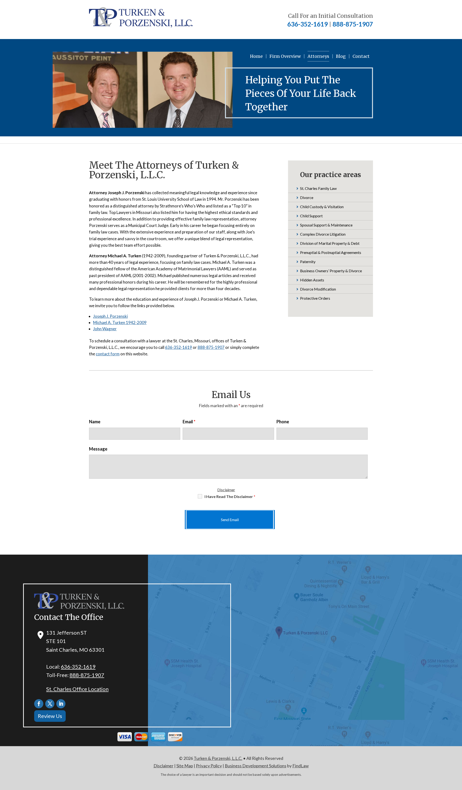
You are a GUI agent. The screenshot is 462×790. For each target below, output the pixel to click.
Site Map (184, 765)
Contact (361, 56)
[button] (457, 755)
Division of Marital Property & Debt (329, 243)
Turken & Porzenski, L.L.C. (218, 758)
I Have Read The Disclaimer (230, 496)
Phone (282, 421)
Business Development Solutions (255, 765)
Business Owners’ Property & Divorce (331, 270)
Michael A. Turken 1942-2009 (120, 322)
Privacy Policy (209, 765)
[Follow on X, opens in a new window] (49, 703)
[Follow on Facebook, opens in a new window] (38, 703)
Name (94, 421)
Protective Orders (315, 298)
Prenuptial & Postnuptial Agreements (330, 252)
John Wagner (105, 328)
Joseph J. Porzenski (110, 316)
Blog (341, 56)
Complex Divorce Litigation (323, 234)
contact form (108, 353)
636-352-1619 (307, 24)
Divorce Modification (318, 289)
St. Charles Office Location (77, 689)
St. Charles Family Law (318, 188)
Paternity (307, 261)
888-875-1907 (353, 24)
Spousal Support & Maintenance (326, 225)
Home (256, 56)
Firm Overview (285, 56)
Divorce (306, 197)
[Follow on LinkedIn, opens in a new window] (60, 703)
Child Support (311, 215)
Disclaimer (226, 489)
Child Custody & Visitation (322, 206)
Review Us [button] (50, 716)
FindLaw (300, 765)
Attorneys (318, 56)
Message (98, 448)
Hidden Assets (312, 280)
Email (189, 421)
